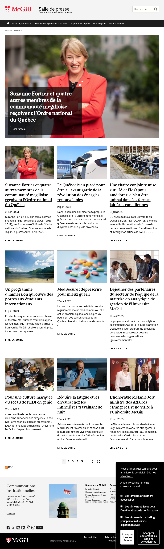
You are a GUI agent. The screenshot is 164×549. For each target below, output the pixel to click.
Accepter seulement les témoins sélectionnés (148, 537)
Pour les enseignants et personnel (51, 23)
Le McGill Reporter (93, 489)
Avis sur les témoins (110, 539)
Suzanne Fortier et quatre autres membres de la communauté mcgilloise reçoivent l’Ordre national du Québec (28, 195)
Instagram (33, 527)
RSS (10, 467)
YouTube (18, 527)
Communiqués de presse (95, 492)
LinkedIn (23, 527)
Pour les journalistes (22, 23)
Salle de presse (54, 9)
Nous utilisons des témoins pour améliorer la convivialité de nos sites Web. (138, 472)
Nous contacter (116, 23)
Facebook (9, 527)
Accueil (8, 23)
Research (18, 30)
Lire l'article (19, 129)
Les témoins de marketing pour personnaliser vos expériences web (137, 521)
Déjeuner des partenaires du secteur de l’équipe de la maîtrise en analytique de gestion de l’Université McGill (134, 299)
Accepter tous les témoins (127, 537)
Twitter (14, 527)
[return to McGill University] (17, 541)
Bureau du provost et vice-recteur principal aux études (96, 501)
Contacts (11, 513)
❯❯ (98, 461)
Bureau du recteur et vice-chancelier (95, 496)
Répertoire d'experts (80, 23)
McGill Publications (28, 527)
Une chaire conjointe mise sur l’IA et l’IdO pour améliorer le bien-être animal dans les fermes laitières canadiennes (133, 195)
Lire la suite (14, 241)
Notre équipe (99, 23)
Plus (39, 527)
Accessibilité (90, 537)
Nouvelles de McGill (95, 485)
